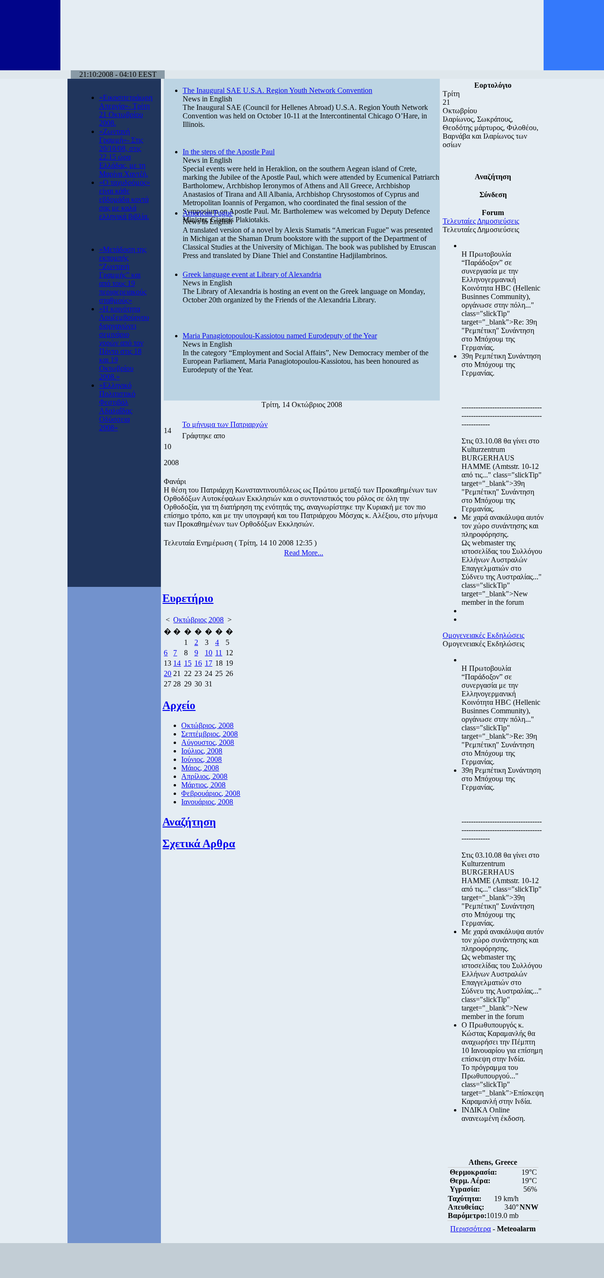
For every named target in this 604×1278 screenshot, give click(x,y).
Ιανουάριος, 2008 (207, 802)
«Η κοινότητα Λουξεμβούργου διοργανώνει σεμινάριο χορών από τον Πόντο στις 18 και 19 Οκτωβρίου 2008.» (124, 343)
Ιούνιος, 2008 (201, 759)
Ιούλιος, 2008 (201, 751)
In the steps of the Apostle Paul (229, 152)
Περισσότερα (470, 1229)
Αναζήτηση (189, 822)
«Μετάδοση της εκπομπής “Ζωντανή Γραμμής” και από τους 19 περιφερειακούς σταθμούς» (122, 274)
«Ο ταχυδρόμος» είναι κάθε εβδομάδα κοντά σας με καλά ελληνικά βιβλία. (124, 199)
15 (188, 663)
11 (218, 653)
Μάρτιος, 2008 (203, 785)
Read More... (303, 553)
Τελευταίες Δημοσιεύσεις (481, 221)
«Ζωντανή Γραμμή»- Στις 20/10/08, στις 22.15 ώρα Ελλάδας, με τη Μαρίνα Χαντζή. (123, 152)
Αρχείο (178, 705)
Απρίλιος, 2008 (204, 776)
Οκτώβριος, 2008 (207, 725)
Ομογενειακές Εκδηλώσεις (483, 635)
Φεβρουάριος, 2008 (210, 793)
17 (208, 663)
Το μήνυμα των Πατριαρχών (225, 424)
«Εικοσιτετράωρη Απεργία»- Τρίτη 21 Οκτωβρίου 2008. (125, 110)
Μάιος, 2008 (200, 768)
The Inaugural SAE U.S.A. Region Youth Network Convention (277, 90)
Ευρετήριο (187, 598)
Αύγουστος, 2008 (207, 742)
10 (208, 653)
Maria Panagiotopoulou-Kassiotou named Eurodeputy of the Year (280, 336)
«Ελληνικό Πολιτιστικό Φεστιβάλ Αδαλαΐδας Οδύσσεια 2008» (117, 406)
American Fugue (208, 213)
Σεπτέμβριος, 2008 (209, 734)
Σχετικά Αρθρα (198, 843)
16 (198, 663)
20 (167, 673)
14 (177, 663)
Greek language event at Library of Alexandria (252, 274)
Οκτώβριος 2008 (198, 620)
